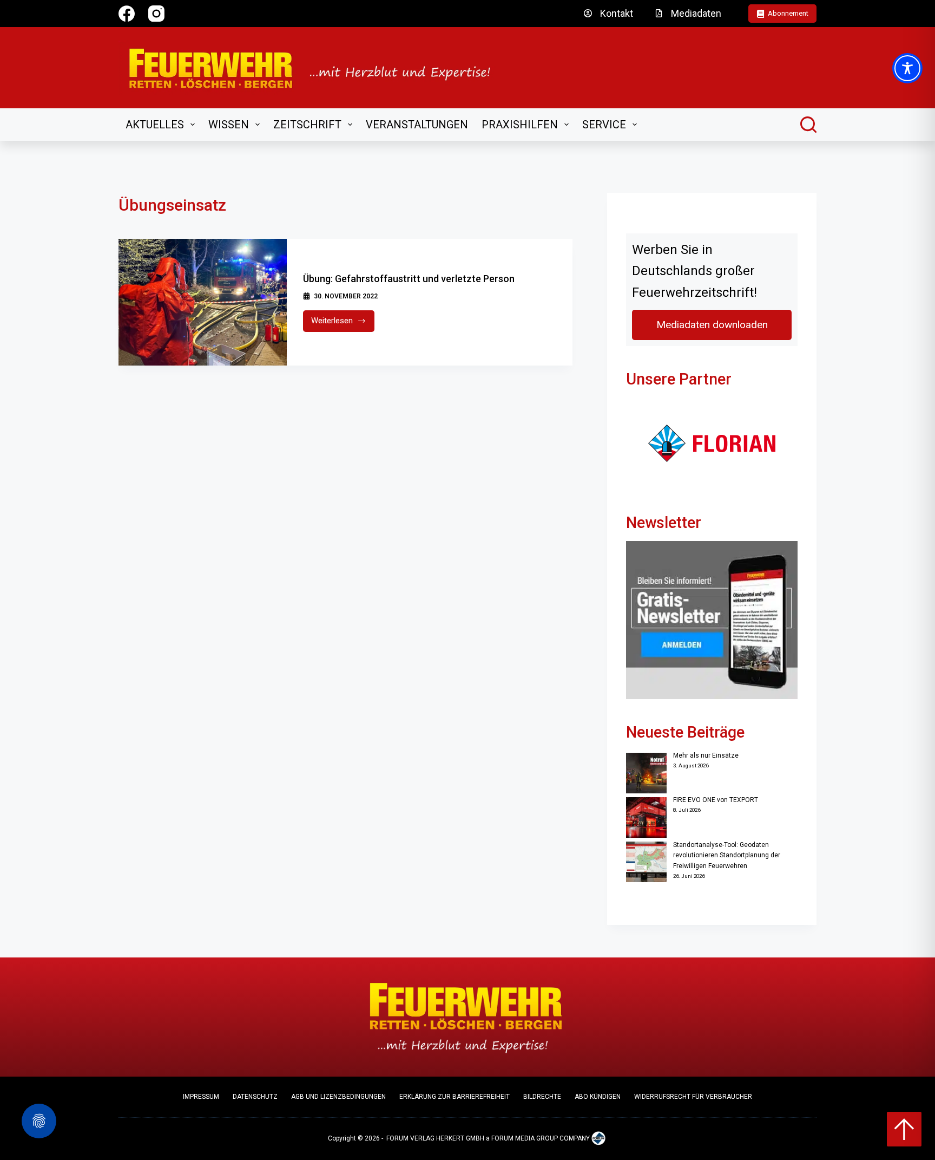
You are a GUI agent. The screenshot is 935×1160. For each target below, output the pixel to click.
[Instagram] (156, 13)
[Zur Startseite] (316, 68)
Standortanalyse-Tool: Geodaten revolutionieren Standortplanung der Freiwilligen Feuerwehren (726, 855)
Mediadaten (696, 13)
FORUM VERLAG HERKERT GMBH (435, 1139)
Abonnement (788, 13)
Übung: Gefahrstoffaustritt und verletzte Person (409, 278)
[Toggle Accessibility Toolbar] (907, 68)
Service (604, 124)
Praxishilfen (520, 124)
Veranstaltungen (417, 124)
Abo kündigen (598, 1096)
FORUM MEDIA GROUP (524, 1139)
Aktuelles (155, 124)
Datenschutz (255, 1096)
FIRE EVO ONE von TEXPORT (715, 800)
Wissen (228, 124)
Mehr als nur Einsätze (706, 755)
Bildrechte (542, 1096)
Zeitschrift (307, 124)
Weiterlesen (342, 323)
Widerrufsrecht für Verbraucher (693, 1096)
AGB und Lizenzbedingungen (338, 1096)
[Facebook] (126, 13)
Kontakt (616, 13)
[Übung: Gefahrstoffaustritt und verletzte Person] (202, 302)
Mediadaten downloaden (712, 324)
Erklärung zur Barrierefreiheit (454, 1096)
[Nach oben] (904, 1129)
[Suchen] (808, 124)
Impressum (201, 1096)
